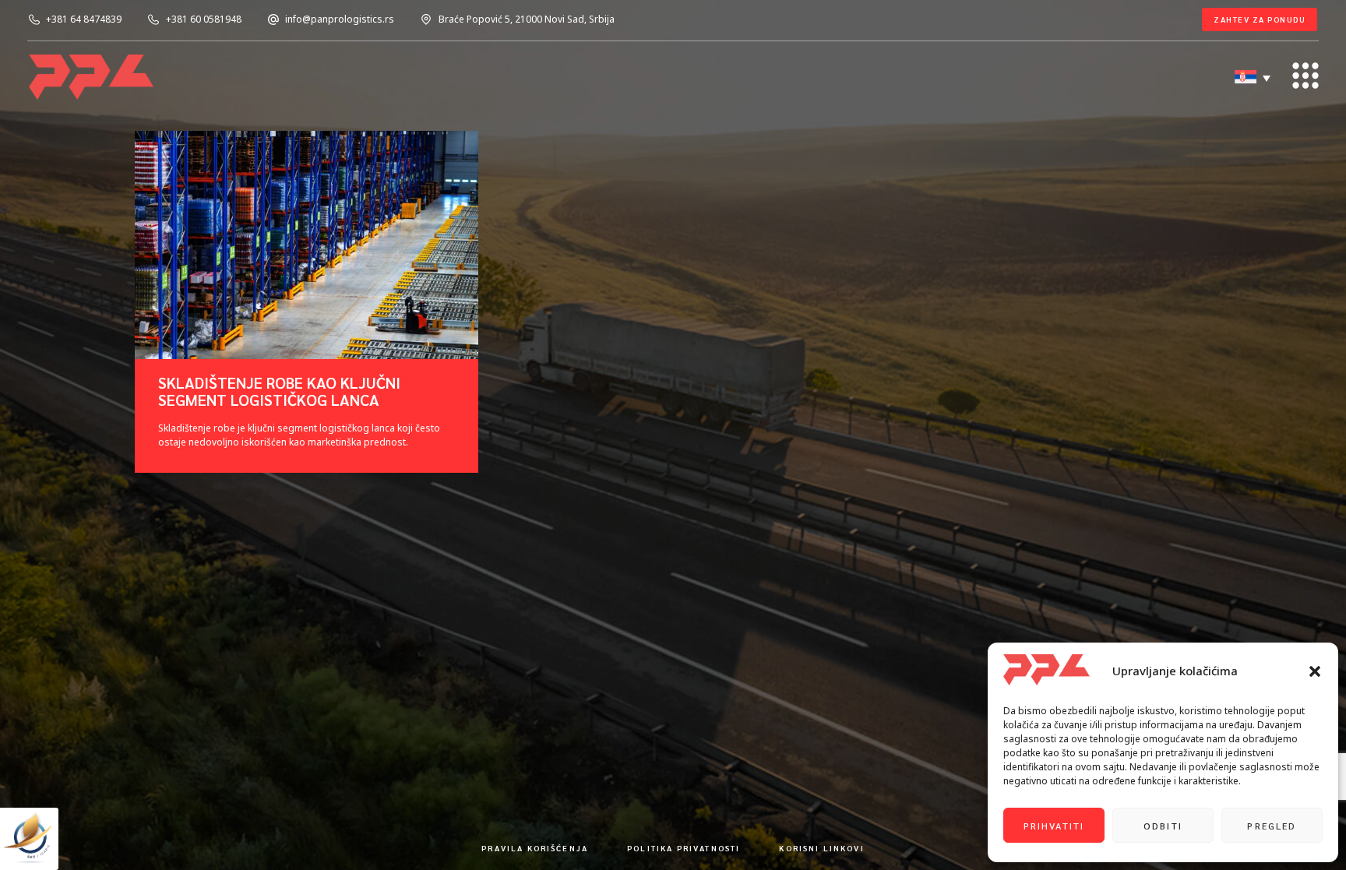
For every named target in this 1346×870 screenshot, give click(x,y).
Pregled (1271, 825)
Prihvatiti (1054, 825)
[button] (1315, 671)
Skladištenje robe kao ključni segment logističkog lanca (279, 391)
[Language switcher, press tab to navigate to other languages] (1254, 77)
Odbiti (1162, 825)
